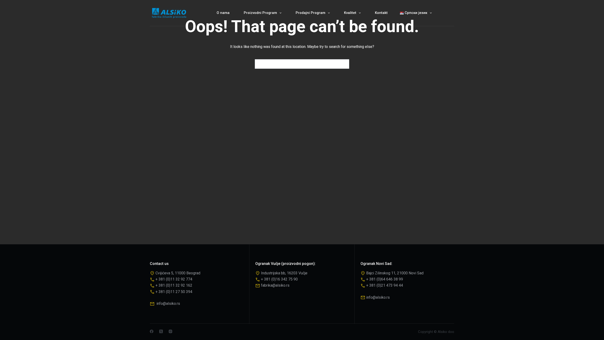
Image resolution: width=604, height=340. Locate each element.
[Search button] (344, 64)
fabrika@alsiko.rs (275, 285)
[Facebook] (151, 331)
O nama (223, 13)
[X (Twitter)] (161, 331)
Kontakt (381, 13)
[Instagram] (170, 331)
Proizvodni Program (260, 13)
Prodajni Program (310, 13)
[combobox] (297, 64)
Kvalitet (350, 13)
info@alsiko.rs (168, 303)
